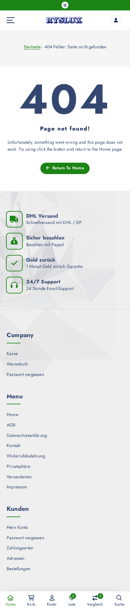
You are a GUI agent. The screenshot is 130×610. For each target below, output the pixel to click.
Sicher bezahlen (45, 237)
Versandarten (19, 477)
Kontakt (13, 445)
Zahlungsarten (20, 548)
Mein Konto (17, 527)
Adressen (15, 558)
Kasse (12, 353)
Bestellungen (18, 568)
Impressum (17, 487)
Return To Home (67, 168)
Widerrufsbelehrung (26, 456)
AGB (11, 425)
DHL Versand (42, 216)
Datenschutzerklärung (27, 435)
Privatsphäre (18, 466)
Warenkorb (17, 364)
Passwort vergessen (25, 374)
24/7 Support (43, 281)
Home (12, 414)
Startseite (32, 47)
